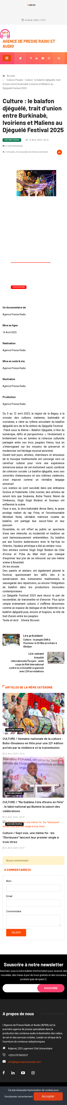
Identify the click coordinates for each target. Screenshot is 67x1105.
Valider (16, 932)
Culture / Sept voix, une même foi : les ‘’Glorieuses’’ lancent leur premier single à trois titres (31, 837)
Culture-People (11, 140)
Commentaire (13, 911)
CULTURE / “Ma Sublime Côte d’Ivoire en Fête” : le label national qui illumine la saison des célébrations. (33, 806)
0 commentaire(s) (14, 146)
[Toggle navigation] (7, 58)
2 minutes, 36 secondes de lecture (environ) (26, 152)
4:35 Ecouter (19, 287)
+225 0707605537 (18, 1055)
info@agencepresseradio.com (24, 1062)
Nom (8, 881)
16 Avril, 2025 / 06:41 (38, 140)
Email (9, 896)
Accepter (48, 1096)
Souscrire (51, 988)
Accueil (11, 75)
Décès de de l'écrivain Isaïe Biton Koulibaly (34, 10)
